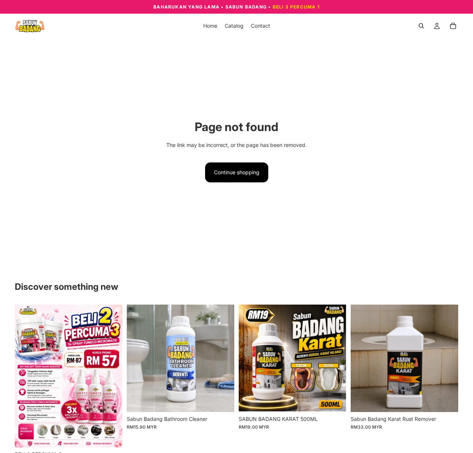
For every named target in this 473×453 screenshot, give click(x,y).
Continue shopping (236, 172)
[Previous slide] (26, 376)
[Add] (111, 436)
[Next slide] (111, 376)
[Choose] (222, 400)
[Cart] (453, 26)
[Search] (421, 26)
